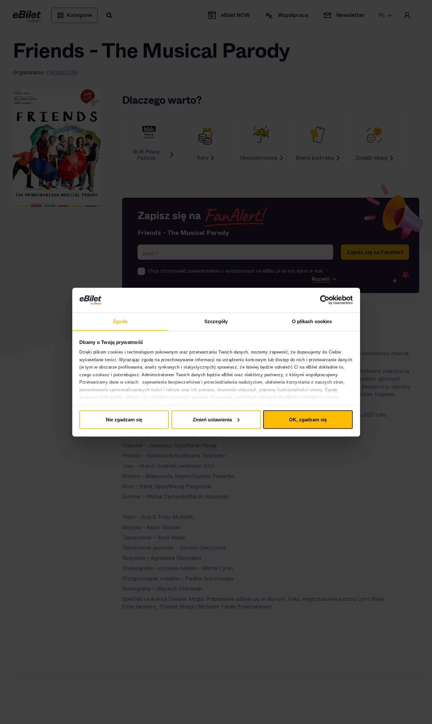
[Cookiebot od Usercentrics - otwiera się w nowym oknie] (325, 300)
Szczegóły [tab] (216, 321)
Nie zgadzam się (124, 419)
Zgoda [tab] (120, 321)
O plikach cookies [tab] (312, 321)
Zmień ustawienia (212, 419)
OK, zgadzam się (308, 419)
